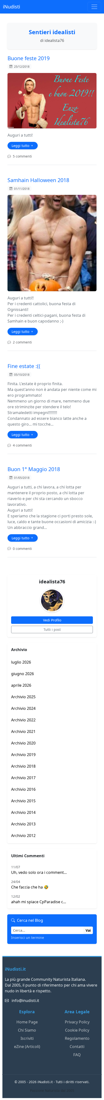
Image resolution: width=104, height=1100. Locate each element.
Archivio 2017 (23, 777)
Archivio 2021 (23, 731)
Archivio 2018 (23, 766)
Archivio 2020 (23, 743)
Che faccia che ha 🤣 (30, 884)
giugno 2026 (22, 673)
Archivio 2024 (23, 708)
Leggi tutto (21, 145)
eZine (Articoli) (27, 1046)
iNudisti (11, 6)
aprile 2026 (21, 685)
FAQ (77, 1054)
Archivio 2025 (23, 696)
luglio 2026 (21, 662)
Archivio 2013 (23, 824)
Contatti (77, 1046)
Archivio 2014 (23, 812)
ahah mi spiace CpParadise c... (38, 899)
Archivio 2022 (23, 720)
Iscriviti (27, 1038)
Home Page (27, 1022)
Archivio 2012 (23, 835)
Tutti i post (52, 629)
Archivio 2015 (23, 801)
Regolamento (77, 1038)
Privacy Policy (77, 1022)
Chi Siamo (27, 1030)
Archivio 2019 (23, 754)
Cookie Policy (77, 1030)
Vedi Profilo (52, 620)
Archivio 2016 (23, 789)
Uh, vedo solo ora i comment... (39, 870)
